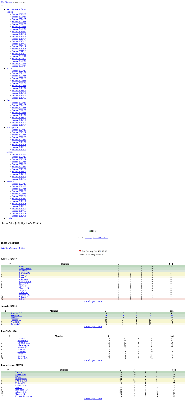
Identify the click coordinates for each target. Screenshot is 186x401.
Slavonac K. (24, 288)
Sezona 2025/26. (19, 17)
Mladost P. (23, 284)
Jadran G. (22, 354)
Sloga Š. (21, 356)
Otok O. (18, 387)
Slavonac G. (24, 273)
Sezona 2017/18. (19, 36)
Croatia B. (23, 292)
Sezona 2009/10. (19, 58)
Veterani (10, 181)
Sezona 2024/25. (19, 19)
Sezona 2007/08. (19, 63)
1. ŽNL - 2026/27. (9, 248)
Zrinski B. (23, 266)
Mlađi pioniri (12, 127)
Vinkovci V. (20, 383)
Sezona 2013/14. (19, 46)
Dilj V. (22, 299)
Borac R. (23, 277)
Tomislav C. (23, 338)
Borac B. (23, 275)
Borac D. (15, 317)
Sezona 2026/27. (19, 14)
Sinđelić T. (23, 286)
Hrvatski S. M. (21, 385)
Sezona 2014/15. (19, 44)
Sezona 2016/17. (19, 39)
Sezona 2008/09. (19, 56)
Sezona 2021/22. (19, 26)
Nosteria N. (20, 372)
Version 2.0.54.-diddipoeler (100, 238)
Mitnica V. (23, 271)
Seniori (10, 12)
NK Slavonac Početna (16, 9)
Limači (10, 152)
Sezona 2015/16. (19, 41)
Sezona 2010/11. (19, 53)
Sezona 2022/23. (19, 24)
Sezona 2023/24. (19, 21)
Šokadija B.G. (17, 313)
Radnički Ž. (16, 320)
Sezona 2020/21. (19, 29)
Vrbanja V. (23, 297)
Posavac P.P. (24, 295)
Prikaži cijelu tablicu (93, 301)
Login (9, 218)
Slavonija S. (16, 324)
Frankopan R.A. (22, 390)
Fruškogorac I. (21, 379)
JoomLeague (88, 238)
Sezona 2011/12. (19, 51)
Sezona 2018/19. (19, 34)
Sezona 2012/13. (19, 49)
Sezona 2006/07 (19, 66)
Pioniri (9, 100)
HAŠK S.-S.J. (25, 281)
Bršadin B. (23, 279)
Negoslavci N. (25, 268)
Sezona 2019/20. (19, 31)
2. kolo (22, 248)
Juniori (9, 68)
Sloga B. (23, 290)
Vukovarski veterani (23, 396)
